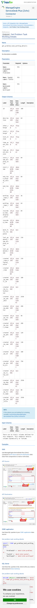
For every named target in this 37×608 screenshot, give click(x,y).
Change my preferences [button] (15, 603)
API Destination (25, 454)
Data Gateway (15, 569)
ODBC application (25, 532)
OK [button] (15, 600)
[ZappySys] (7, 2)
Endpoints (5, 27)
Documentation (28, 25)
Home (4, 23)
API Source (13, 454)
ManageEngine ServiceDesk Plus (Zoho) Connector (17, 10)
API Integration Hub (12, 23)
